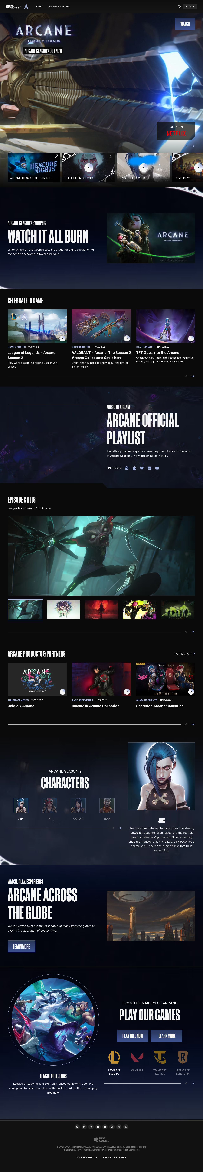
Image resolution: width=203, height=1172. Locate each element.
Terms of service (114, 1157)
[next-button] (192, 146)
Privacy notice (87, 1157)
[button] (185, 24)
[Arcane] (27, 6)
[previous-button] (186, 146)
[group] (101, 167)
